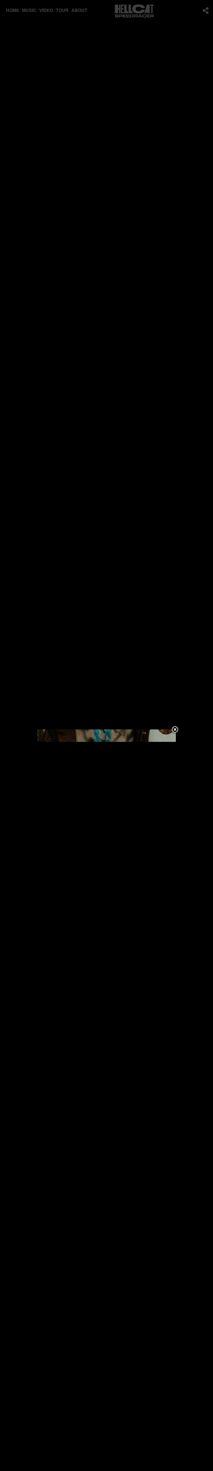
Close (175, 730)
